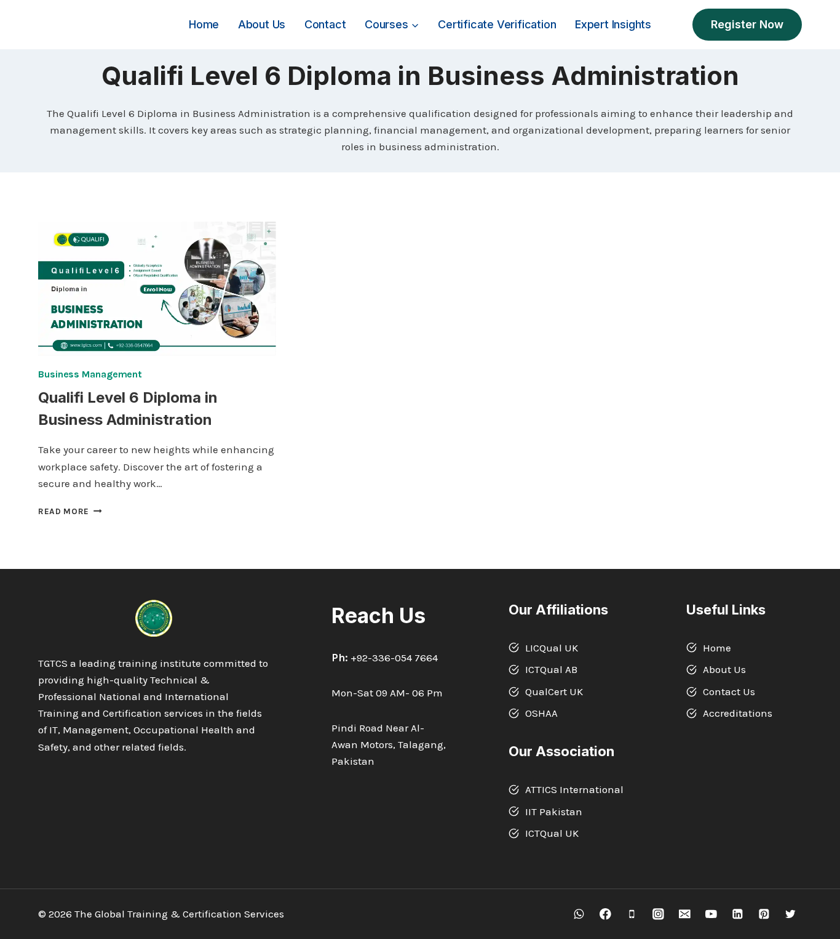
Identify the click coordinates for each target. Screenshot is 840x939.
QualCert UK (554, 691)
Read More (70, 511)
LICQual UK (551, 648)
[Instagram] (658, 914)
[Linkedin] (737, 914)
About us (261, 24)
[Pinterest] (764, 914)
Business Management (90, 374)
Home (204, 24)
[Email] (684, 914)
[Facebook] (605, 914)
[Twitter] (790, 914)
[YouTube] (711, 914)
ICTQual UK (552, 833)
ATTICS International (574, 789)
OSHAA (541, 713)
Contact (325, 24)
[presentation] (157, 289)
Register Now (747, 24)
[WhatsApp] (579, 914)
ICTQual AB (551, 669)
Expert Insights (613, 24)
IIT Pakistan (553, 811)
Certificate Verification (497, 24)
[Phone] (631, 914)
